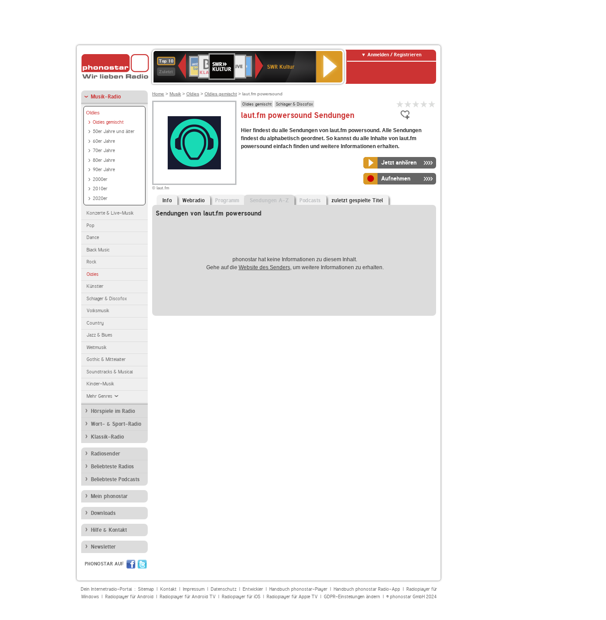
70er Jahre (104, 150)
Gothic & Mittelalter (106, 359)
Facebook (130, 564)
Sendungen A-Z (269, 200)
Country (95, 323)
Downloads (103, 513)
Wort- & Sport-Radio (116, 424)
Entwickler (253, 589)
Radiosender (105, 454)
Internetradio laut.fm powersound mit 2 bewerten (408, 104)
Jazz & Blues (99, 335)
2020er (100, 198)
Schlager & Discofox (107, 299)
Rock (91, 262)
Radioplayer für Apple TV (292, 597)
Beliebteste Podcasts (115, 479)
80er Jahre (104, 160)
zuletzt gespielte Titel (357, 200)
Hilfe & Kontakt (109, 530)
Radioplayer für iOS (241, 597)
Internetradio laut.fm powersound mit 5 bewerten (432, 104)
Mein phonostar (109, 496)
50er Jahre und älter (113, 131)
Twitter (142, 564)
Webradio (193, 200)
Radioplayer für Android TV (188, 597)
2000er (100, 179)
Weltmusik (96, 347)
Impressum (194, 589)
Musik (175, 93)
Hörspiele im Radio (113, 411)
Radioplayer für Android (129, 597)
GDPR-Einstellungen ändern (352, 597)
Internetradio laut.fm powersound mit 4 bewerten (424, 104)
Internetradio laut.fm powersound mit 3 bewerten (416, 104)
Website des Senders (264, 267)
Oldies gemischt (108, 122)
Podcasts (310, 200)
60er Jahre (104, 141)
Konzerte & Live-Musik (110, 213)
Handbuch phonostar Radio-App (367, 589)
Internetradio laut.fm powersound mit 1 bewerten (400, 104)
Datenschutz (223, 589)
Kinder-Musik (100, 384)
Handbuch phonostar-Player (298, 589)
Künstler (95, 286)
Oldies (93, 112)
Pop (90, 225)
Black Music (98, 250)
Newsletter (103, 547)
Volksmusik (98, 311)
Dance (93, 237)
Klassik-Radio (107, 437)
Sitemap (146, 589)
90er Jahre (104, 170)
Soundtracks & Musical (110, 372)
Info (167, 200)
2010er (100, 189)
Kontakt (168, 589)
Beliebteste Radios (112, 466)
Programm (227, 200)
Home (158, 93)
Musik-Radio (106, 97)
